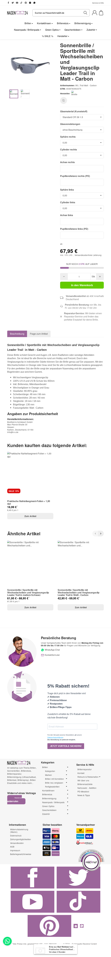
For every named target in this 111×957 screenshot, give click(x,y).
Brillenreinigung (82, 23)
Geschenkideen (72, 29)
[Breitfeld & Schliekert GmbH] (74, 93)
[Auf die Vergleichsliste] (63, 100)
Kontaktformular (52, 654)
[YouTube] (17, 3)
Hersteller (62, 36)
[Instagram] (30, 3)
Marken (48, 775)
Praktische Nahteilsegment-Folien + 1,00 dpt (28, 502)
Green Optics (52, 29)
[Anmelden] (94, 12)
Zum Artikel (30, 516)
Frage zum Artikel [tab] (39, 333)
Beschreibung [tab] (17, 333)
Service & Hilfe (98, 3)
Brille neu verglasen (54, 782)
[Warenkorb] (101, 12)
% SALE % (47, 36)
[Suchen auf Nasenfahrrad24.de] (85, 12)
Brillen (28, 23)
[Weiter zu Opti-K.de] (91, 859)
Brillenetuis (63, 23)
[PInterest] (26, 3)
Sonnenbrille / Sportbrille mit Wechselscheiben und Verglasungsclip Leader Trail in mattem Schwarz (28, 592)
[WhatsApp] (34, 3)
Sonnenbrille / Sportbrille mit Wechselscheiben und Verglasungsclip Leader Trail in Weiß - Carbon (78, 592)
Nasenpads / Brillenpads (26, 29)
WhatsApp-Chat (52, 649)
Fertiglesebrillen (52, 786)
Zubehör (91, 29)
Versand (52, 943)
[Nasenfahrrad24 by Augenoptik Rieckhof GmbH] (17, 12)
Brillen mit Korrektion (54, 779)
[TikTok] (21, 3)
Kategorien (50, 771)
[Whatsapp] (7, 941)
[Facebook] (8, 3)
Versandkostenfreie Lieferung (88, 255)
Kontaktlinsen (44, 23)
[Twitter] (13, 3)
